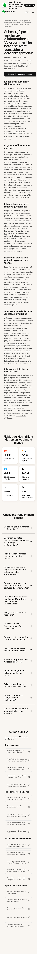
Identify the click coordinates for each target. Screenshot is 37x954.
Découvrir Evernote (10, 20)
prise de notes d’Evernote (16, 180)
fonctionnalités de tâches (13, 285)
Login (27, 12)
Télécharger (29, 5)
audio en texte (18, 343)
